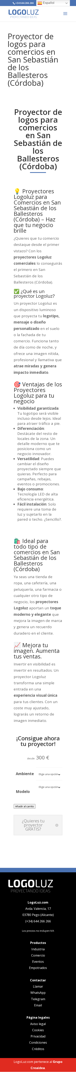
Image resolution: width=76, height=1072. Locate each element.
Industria (38, 949)
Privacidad (38, 1036)
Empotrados (38, 968)
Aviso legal (38, 1024)
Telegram (38, 999)
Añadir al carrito (24, 806)
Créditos (38, 1049)
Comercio (38, 955)
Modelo (23, 791)
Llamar (38, 986)
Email (38, 1005)
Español (48, 2)
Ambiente (25, 773)
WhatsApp (38, 992)
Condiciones (38, 1042)
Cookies (38, 1030)
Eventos (38, 961)
